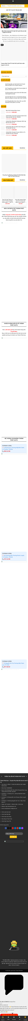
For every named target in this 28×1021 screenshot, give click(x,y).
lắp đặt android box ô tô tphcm (17, 960)
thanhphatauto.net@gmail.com (10, 808)
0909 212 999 (7, 451)
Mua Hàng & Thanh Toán (7, 818)
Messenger (14, 1019)
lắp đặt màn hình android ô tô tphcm (13, 963)
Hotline (8, 1019)
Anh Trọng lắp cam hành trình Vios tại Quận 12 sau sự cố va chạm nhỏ (16, 89)
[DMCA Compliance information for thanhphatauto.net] (14, 948)
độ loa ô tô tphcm (15, 965)
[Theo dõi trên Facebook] (6, 828)
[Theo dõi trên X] (8, 828)
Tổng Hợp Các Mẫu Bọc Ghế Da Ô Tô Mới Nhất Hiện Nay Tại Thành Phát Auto (14, 175)
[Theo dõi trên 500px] (20, 828)
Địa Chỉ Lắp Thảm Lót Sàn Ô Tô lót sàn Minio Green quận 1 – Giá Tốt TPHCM (7, 201)
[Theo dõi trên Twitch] (22, 828)
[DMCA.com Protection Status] (14, 943)
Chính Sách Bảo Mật (6, 814)
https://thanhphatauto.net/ (10, 806)
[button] (2, 2)
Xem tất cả (22, 148)
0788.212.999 (14, 804)
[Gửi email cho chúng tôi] (10, 828)
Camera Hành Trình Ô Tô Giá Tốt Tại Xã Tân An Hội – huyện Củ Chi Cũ (13, 64)
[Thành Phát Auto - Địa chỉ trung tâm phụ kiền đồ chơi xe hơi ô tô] (14, 2)
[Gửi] (25, 6)
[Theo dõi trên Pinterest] (13, 828)
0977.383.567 (8, 804)
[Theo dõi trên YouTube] (17, 828)
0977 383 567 (7, 666)
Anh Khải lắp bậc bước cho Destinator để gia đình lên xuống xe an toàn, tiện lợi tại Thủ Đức (16, 97)
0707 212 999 (7, 559)
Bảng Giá (2, 1019)
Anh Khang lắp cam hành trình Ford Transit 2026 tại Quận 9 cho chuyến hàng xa (15, 85)
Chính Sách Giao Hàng (6, 816)
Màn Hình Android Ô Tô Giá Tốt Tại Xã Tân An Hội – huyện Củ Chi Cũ (14, 31)
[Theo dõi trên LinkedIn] (15, 828)
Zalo (19, 1019)
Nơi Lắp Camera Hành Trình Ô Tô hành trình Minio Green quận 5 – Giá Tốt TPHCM (20, 201)
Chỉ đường (25, 1019)
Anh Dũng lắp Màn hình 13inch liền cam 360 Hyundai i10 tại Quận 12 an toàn (15, 102)
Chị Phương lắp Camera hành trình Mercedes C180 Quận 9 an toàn (15, 93)
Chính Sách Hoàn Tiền (6, 821)
